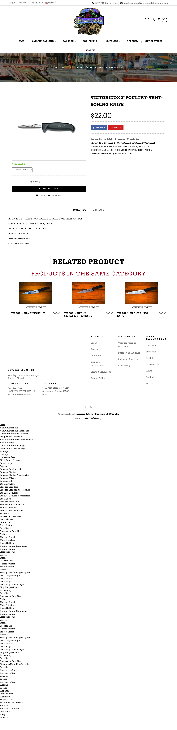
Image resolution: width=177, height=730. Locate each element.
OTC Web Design (93, 418)
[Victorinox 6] (35, 293)
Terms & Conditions (101, 372)
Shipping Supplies (128, 359)
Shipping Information (97, 364)
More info (79, 210)
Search (149, 383)
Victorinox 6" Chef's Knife (28, 313)
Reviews (98, 210)
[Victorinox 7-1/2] (88, 293)
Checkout (96, 355)
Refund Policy (98, 378)
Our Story (151, 345)
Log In (94, 343)
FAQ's (149, 371)
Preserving (124, 365)
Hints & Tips (152, 364)
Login (12, 3)
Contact (150, 377)
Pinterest (116, 127)
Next (166, 303)
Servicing (151, 352)
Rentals (150, 358)
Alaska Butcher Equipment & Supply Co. (119, 139)
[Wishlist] (147, 19)
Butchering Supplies (129, 353)
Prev (10, 303)
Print (42, 195)
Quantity (35, 181)
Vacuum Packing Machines (127, 345)
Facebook (99, 127)
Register (23, 3)
